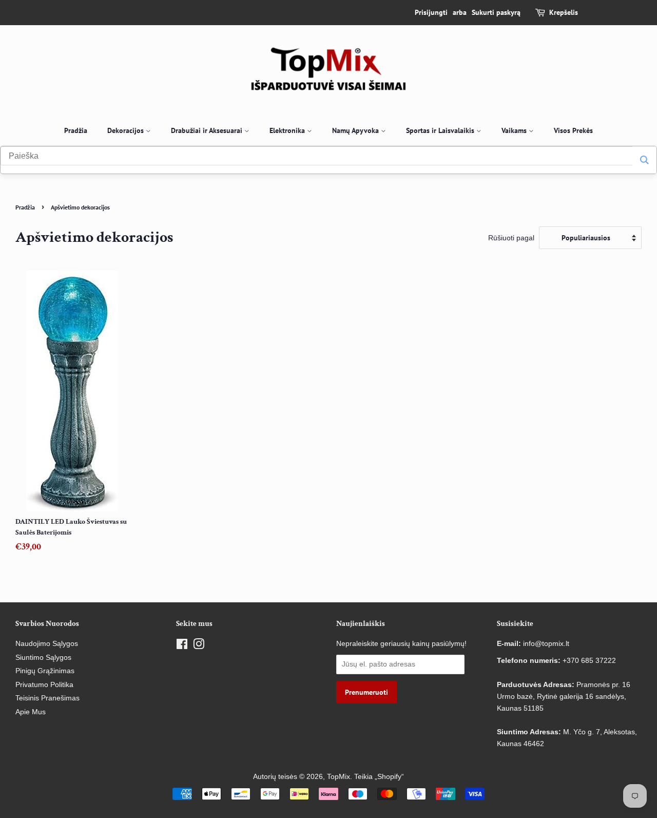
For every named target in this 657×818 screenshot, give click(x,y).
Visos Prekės (573, 130)
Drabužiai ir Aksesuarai (207, 130)
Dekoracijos (126, 130)
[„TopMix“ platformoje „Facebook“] (182, 646)
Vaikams (515, 130)
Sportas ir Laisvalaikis (441, 130)
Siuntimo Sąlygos (43, 657)
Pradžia (75, 130)
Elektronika (288, 130)
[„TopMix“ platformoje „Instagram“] (198, 646)
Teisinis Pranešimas (47, 698)
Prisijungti (431, 12)
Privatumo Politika (44, 685)
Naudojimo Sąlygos (46, 644)
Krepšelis (563, 12)
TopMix (338, 777)
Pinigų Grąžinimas (44, 671)
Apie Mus (30, 712)
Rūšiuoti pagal (511, 238)
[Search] (644, 160)
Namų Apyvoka (356, 130)
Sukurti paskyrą (496, 12)
